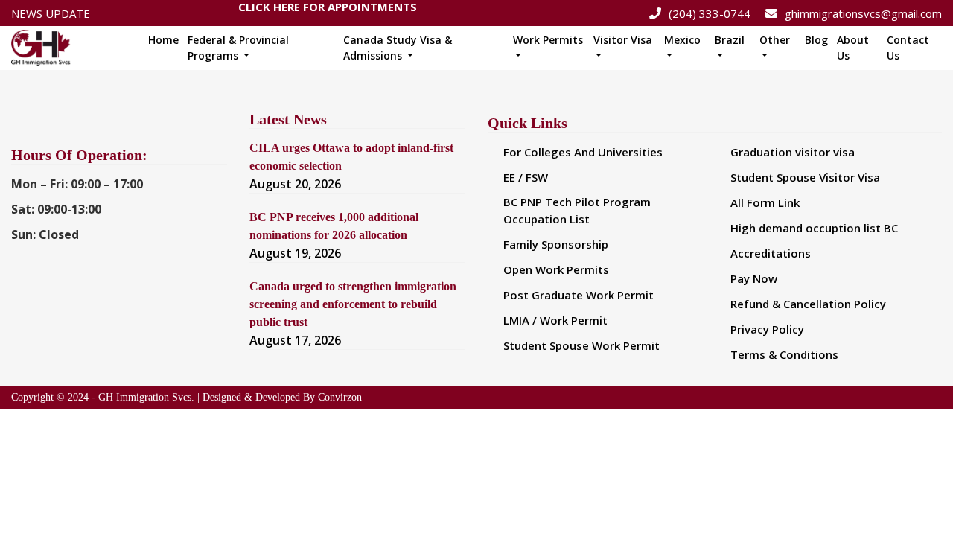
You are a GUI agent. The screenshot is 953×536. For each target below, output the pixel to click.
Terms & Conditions (784, 354)
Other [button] (774, 40)
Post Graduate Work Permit (578, 294)
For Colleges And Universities (583, 151)
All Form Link (765, 202)
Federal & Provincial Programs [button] (238, 48)
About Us (853, 48)
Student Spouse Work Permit (581, 345)
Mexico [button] (682, 40)
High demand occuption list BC (814, 227)
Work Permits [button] (548, 40)
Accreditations (770, 253)
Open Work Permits (556, 269)
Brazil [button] (730, 40)
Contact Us (908, 48)
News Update (50, 13)
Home (163, 40)
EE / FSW (525, 177)
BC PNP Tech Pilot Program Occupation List (577, 210)
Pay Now (753, 278)
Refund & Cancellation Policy (808, 303)
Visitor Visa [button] (622, 40)
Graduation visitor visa (792, 151)
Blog (816, 40)
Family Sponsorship (555, 244)
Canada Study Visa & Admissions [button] (397, 48)
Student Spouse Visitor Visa (805, 177)
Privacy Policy (767, 329)
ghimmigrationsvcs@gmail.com (863, 13)
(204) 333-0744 (709, 13)
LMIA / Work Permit (555, 320)
